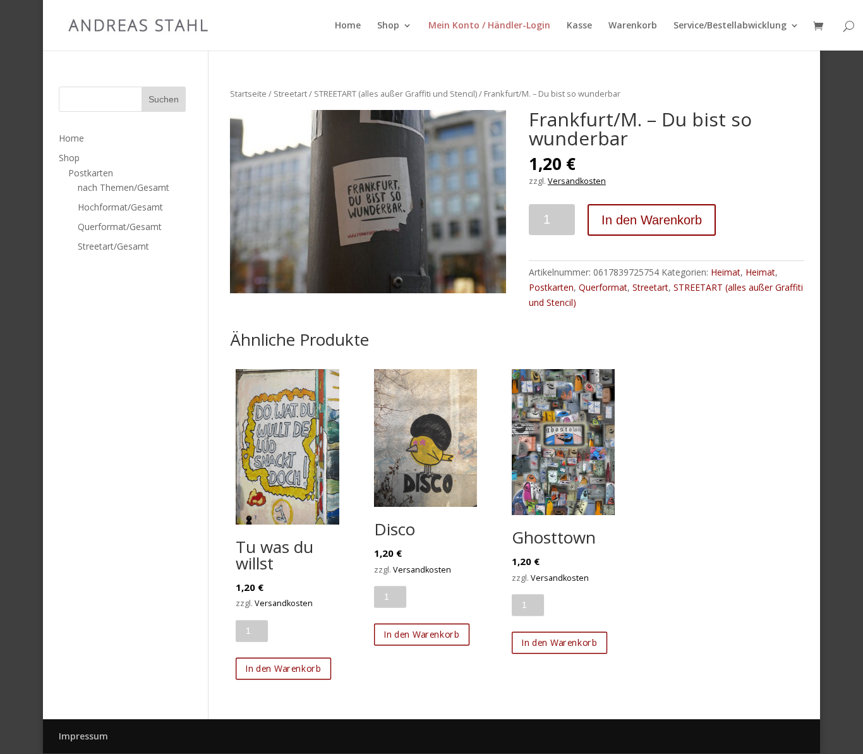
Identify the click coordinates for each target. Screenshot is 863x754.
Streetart (290, 93)
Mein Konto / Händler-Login (489, 26)
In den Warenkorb (651, 220)
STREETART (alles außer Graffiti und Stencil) (395, 93)
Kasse (579, 26)
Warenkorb (632, 26)
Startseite (248, 93)
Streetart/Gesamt (113, 246)
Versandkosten (577, 181)
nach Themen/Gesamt (123, 187)
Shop (388, 26)
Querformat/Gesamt (120, 227)
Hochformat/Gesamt (120, 207)
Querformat (603, 287)
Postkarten (551, 287)
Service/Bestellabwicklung (730, 26)
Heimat (725, 272)
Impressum (83, 736)
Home (348, 26)
